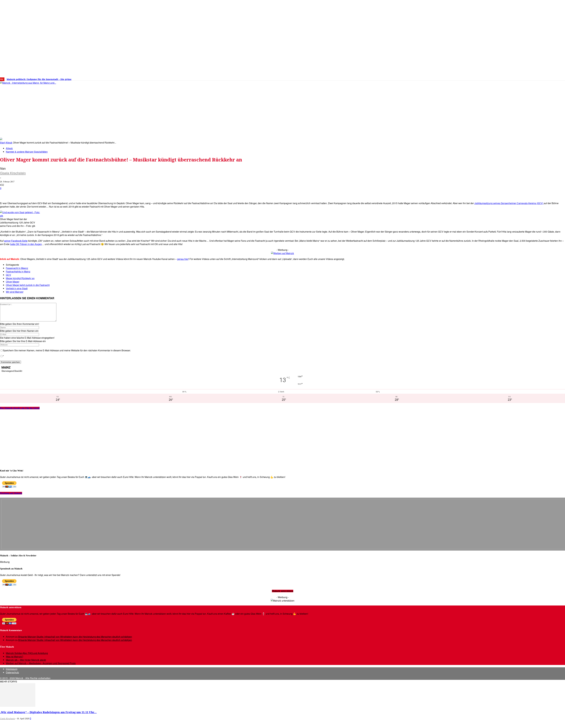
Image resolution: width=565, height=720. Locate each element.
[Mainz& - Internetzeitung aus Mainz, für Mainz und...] (45, 105)
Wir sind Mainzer (14, 291)
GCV (8, 275)
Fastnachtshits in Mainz (18, 271)
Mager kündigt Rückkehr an (20, 278)
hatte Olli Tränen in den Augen (26, 244)
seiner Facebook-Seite (16, 240)
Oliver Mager (12, 281)
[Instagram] (458, 78)
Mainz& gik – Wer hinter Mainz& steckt (26, 660)
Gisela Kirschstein (13, 173)
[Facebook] (454, 78)
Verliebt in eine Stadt (17, 288)
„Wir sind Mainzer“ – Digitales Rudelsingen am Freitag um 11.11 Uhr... (48, 712)
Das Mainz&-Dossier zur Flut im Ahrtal (20, 408)
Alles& (8, 142)
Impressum (11, 669)
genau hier (182, 259)
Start (2, 142)
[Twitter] (463, 78)
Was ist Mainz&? (14, 656)
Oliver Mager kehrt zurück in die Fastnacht (28, 285)
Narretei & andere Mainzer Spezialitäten (27, 151)
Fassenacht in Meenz (17, 268)
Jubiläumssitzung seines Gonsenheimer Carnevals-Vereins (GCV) (509, 203)
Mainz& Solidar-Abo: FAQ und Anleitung (27, 653)
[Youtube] (467, 78)
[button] (420, 133)
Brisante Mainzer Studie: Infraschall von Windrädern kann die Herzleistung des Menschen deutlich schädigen (75, 636)
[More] (105, 193)
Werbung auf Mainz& (11, 493)
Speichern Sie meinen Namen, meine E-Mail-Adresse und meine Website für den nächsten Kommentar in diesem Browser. (67, 350)
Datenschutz (12, 672)
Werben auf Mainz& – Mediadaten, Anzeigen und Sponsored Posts (41, 663)
